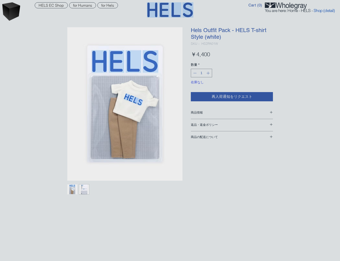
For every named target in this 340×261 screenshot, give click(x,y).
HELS (305, 10)
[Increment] (208, 73)
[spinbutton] (201, 73)
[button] (255, 5)
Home (292, 10)
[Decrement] (194, 73)
